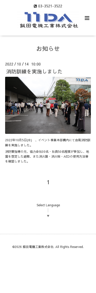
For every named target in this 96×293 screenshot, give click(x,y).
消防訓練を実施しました (34, 71)
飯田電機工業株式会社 (38, 247)
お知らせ (48, 48)
